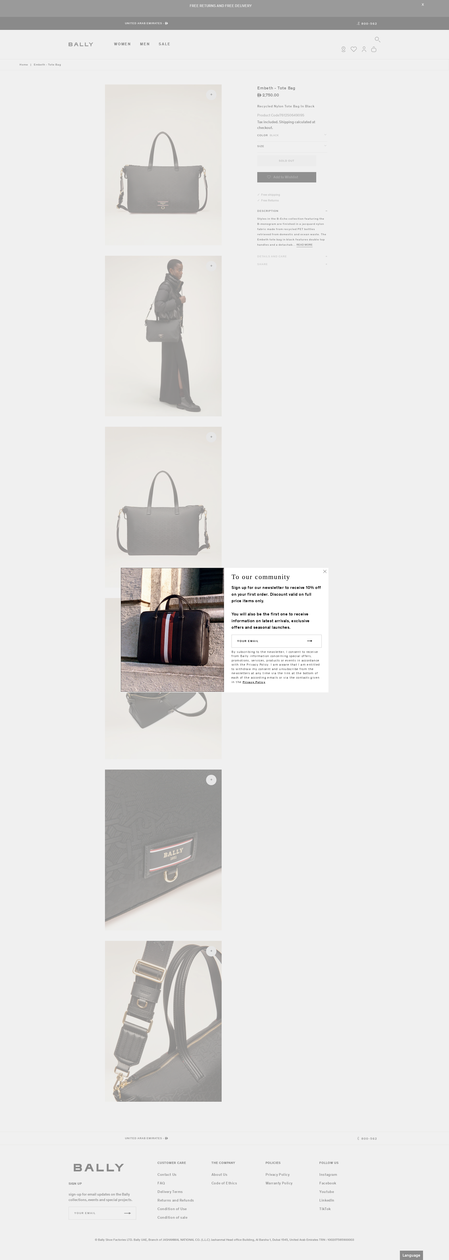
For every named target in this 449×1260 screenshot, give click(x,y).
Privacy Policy (254, 682)
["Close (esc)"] (324, 571)
